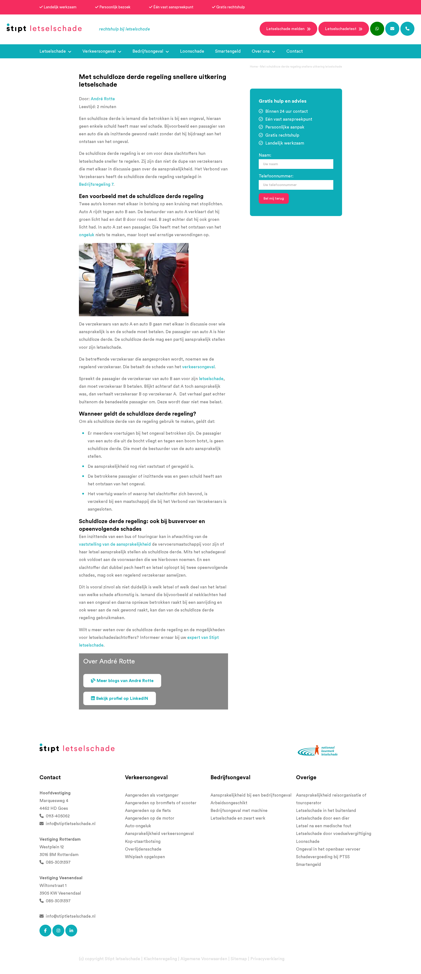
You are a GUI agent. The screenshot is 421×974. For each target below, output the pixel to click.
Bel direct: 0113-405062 (206, 110)
